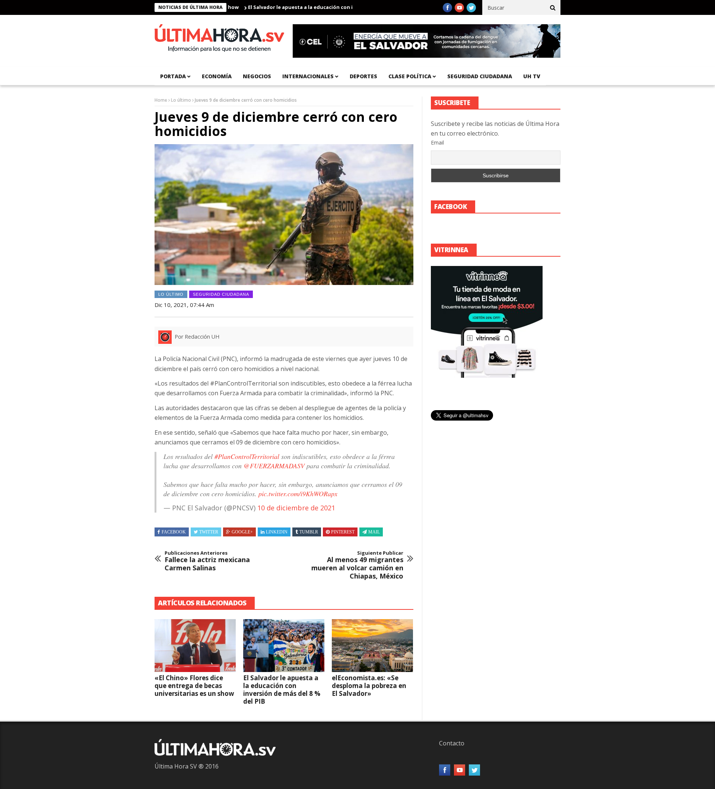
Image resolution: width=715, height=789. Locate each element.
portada (173, 76)
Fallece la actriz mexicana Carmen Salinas (207, 561)
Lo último (181, 100)
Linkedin (276, 532)
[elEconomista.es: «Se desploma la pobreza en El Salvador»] (372, 645)
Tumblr (308, 532)
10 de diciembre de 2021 (296, 507)
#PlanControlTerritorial (246, 456)
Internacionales (308, 76)
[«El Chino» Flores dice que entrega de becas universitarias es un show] (195, 645)
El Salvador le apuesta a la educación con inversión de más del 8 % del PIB (315, 7)
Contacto (451, 743)
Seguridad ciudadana (479, 76)
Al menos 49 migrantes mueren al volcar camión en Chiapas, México (357, 565)
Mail (374, 532)
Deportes (363, 76)
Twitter (208, 532)
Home (161, 100)
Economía (217, 76)
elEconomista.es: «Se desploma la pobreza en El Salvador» (369, 686)
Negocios (257, 76)
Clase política (409, 76)
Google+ (242, 532)
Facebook (174, 532)
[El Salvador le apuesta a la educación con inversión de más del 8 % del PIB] (283, 645)
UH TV (531, 76)
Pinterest (343, 532)
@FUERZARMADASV (274, 465)
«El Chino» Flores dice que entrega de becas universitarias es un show (194, 686)
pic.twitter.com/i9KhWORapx (297, 493)
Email (437, 142)
